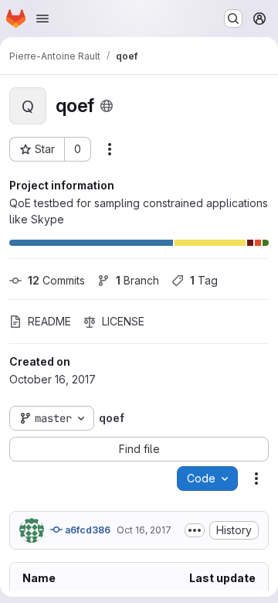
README (49, 321)
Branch (137, 280)
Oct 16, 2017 (144, 530)
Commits (56, 280)
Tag (204, 280)
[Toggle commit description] (195, 530)
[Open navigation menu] (42, 18)
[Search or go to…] (233, 18)
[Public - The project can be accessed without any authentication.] (106, 106)
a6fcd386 (86, 530)
